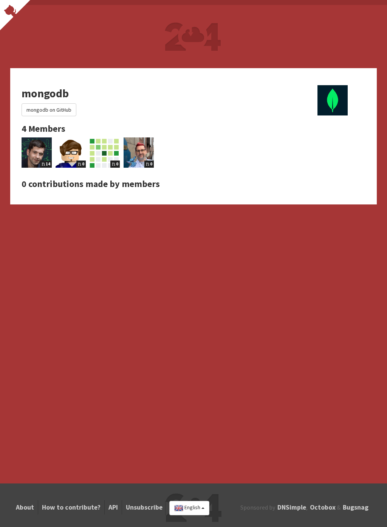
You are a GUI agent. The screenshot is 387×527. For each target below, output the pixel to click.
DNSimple (291, 507)
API (113, 507)
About (25, 507)
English (192, 507)
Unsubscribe (144, 507)
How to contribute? (71, 507)
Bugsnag (355, 507)
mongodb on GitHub (48, 109)
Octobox (323, 507)
